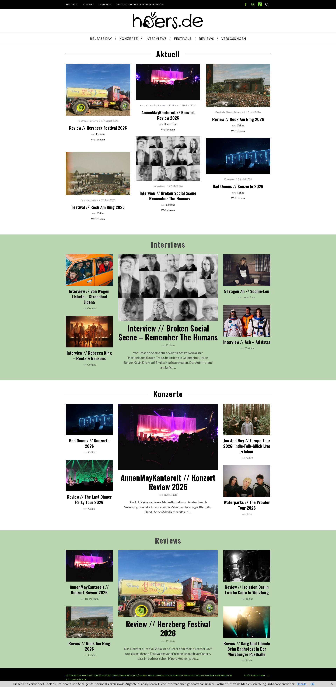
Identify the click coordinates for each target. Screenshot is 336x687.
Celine (240, 125)
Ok (312, 684)
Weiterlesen (98, 139)
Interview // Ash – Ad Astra (246, 342)
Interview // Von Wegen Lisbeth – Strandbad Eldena (89, 296)
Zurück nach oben (254, 675)
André (249, 457)
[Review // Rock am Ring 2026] (238, 85)
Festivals (83, 120)
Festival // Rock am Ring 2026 (98, 207)
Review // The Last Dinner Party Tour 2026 (89, 499)
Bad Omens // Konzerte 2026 (238, 186)
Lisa (249, 514)
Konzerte (163, 105)
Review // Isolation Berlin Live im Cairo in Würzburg (247, 589)
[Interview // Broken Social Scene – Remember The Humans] (168, 158)
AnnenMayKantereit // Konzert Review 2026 (168, 115)
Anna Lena (249, 297)
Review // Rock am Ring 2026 (238, 119)
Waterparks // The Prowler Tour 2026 (247, 505)
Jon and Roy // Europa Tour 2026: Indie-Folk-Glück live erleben (246, 445)
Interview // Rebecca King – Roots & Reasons (89, 355)
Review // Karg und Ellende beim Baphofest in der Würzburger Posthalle (246, 648)
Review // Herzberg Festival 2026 (98, 128)
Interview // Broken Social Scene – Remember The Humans (168, 196)
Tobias (249, 598)
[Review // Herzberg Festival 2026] (98, 90)
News (229, 112)
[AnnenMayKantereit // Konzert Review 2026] (168, 82)
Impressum (105, 4)
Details (301, 684)
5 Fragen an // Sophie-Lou (246, 291)
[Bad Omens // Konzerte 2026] (238, 156)
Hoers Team (170, 124)
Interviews (159, 186)
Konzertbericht (148, 105)
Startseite (72, 4)
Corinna (100, 134)
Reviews (93, 120)
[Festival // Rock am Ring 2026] (98, 173)
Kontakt (88, 4)
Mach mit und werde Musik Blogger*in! (140, 4)
